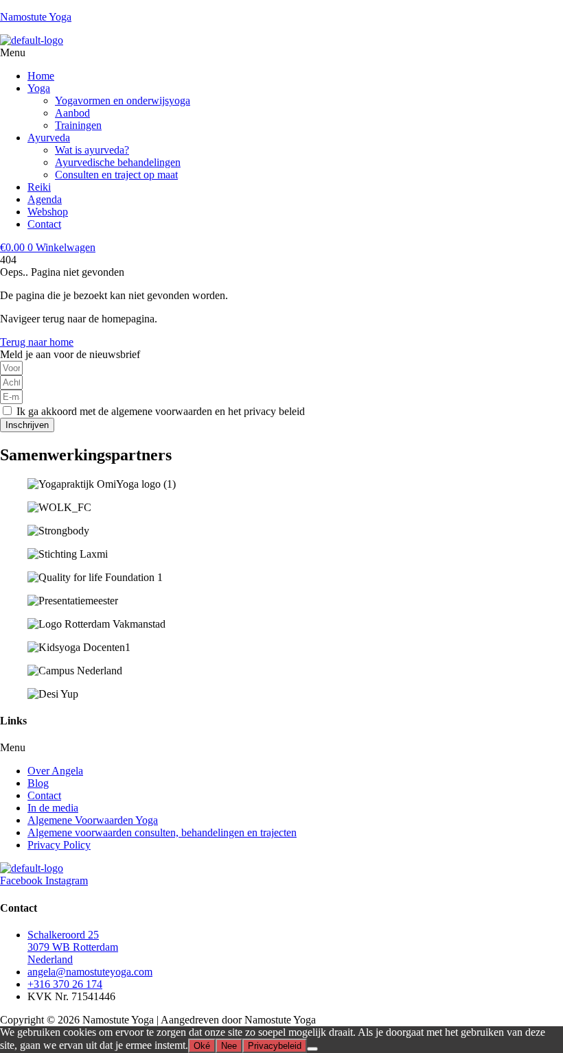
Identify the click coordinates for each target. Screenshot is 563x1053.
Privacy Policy (59, 845)
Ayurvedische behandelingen (118, 162)
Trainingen (78, 125)
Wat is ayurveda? (92, 150)
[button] (281, 53)
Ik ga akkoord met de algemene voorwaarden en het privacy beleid (160, 411)
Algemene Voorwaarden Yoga (92, 820)
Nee (229, 1046)
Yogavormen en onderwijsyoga (122, 100)
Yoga (38, 88)
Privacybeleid (274, 1046)
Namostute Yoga (35, 17)
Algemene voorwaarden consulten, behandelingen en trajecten (162, 832)
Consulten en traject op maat (116, 174)
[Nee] (312, 1049)
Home (40, 76)
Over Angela (55, 771)
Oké (202, 1046)
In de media (52, 808)
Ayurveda (48, 137)
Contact (44, 224)
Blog (38, 783)
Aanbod (72, 113)
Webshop (47, 211)
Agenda (44, 199)
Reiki (39, 187)
